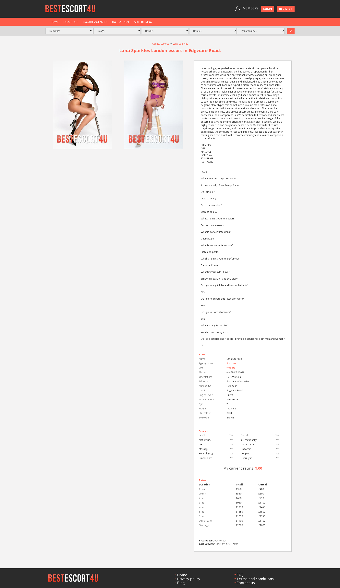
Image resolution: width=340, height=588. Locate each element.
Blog (181, 582)
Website (231, 368)
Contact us (246, 582)
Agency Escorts (160, 43)
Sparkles (231, 363)
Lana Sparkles (180, 43)
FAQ (240, 574)
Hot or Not (120, 22)
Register (285, 9)
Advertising (143, 22)
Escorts (69, 22)
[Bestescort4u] (70, 9)
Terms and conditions (255, 578)
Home (55, 22)
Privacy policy (188, 578)
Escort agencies (95, 22)
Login (267, 9)
